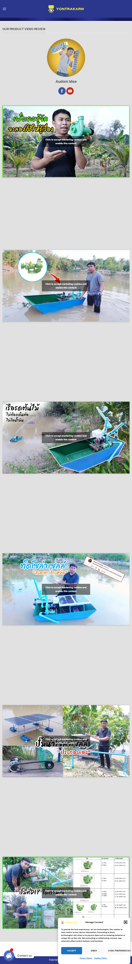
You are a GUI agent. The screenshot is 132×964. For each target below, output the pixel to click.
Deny (94, 950)
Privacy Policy (86, 958)
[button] (125, 922)
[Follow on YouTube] (70, 91)
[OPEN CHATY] (9, 955)
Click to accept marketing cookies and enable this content (66, 141)
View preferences (117, 950)
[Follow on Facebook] (62, 91)
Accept (71, 950)
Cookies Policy (100, 958)
